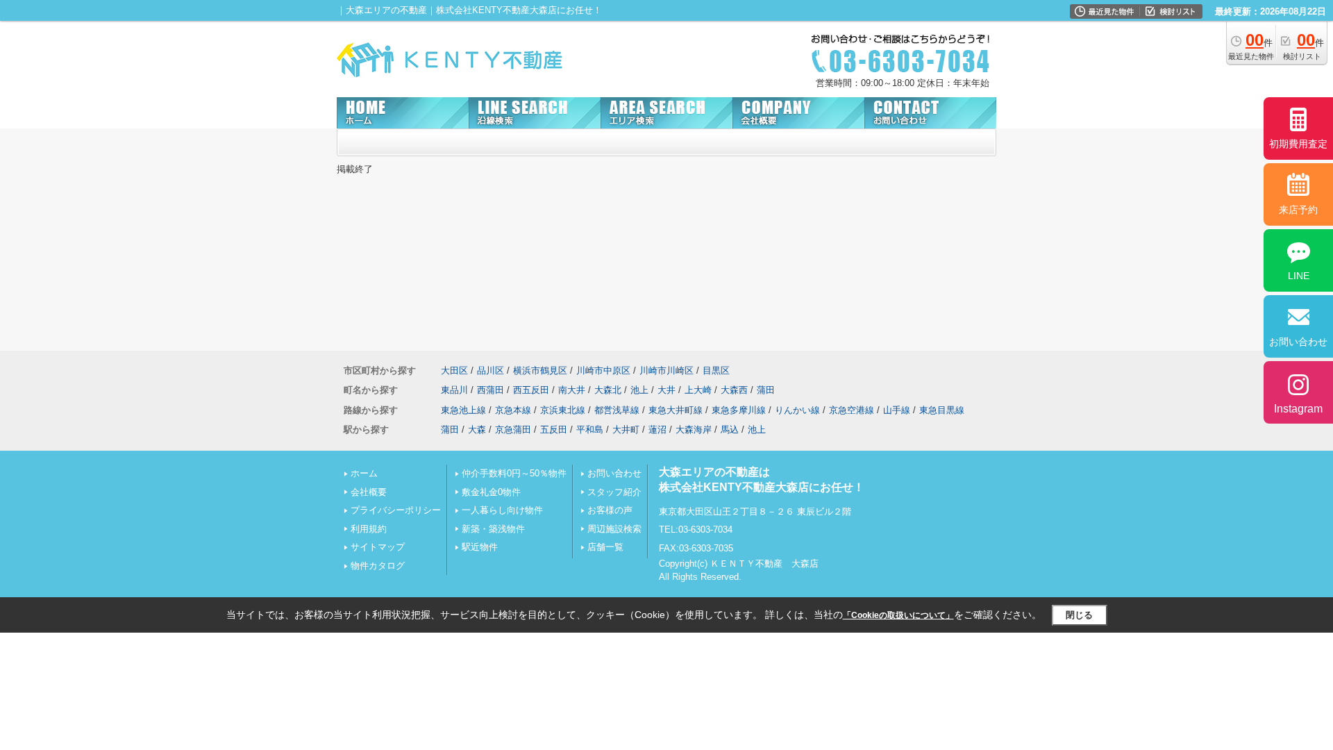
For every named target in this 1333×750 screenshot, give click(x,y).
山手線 (896, 410)
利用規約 (369, 529)
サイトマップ (378, 547)
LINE (1298, 275)
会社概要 (369, 492)
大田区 (454, 370)
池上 (639, 390)
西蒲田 (490, 390)
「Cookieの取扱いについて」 (898, 615)
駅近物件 (480, 547)
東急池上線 (463, 410)
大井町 (625, 429)
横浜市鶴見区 (540, 370)
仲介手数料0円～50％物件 (514, 473)
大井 (666, 390)
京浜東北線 (562, 410)
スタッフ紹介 (614, 492)
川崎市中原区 (603, 370)
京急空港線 (851, 410)
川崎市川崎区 (666, 370)
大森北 (607, 390)
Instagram (1298, 409)
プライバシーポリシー (396, 510)
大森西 (734, 390)
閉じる (1079, 615)
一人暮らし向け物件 (502, 510)
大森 (477, 429)
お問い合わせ (614, 473)
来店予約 (1298, 209)
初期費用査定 (1298, 143)
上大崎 (698, 390)
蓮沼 (657, 429)
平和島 (589, 429)
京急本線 (513, 410)
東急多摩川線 (739, 410)
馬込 (730, 429)
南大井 (571, 390)
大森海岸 (694, 429)
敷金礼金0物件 (491, 492)
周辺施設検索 (614, 529)
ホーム (364, 473)
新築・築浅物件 (493, 529)
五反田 (553, 429)
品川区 (490, 370)
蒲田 (766, 390)
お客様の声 (609, 510)
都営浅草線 (616, 410)
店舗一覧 (605, 547)
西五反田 (531, 390)
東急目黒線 (941, 410)
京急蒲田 (513, 429)
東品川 (454, 390)
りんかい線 (797, 410)
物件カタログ (378, 565)
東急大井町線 (675, 410)
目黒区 (716, 370)
